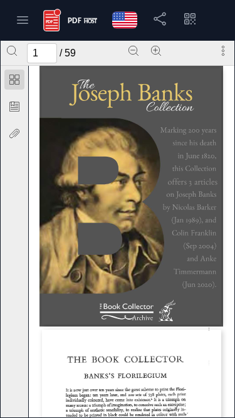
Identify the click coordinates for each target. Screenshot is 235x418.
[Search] (12, 51)
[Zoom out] (133, 51)
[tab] (14, 81)
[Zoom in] (156, 51)
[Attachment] (14, 133)
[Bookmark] (14, 107)
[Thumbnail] (14, 80)
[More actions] (223, 51)
